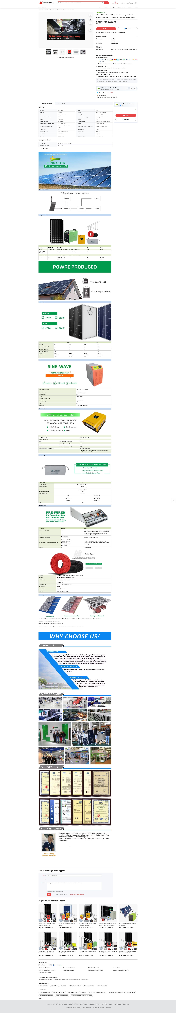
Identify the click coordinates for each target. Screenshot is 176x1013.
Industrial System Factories (59, 992)
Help (113, 7)
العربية (95, 1004)
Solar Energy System (44, 985)
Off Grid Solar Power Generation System (97, 992)
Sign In (98, 97)
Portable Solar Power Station (75, 985)
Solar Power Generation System (46, 995)
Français (70, 1004)
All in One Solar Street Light (44, 967)
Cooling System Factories (45, 992)
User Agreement (96, 1007)
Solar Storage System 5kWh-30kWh (95, 970)
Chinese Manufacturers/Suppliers (71, 1003)
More (39, 998)
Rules (136, 7)
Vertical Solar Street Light (93, 967)
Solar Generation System (129, 992)
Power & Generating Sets (61, 9)
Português (65, 1004)
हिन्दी (106, 1004)
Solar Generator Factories (73, 992)
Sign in (136, 3)
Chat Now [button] (128, 28)
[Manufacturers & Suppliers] (45, 2)
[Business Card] (135, 109)
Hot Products (54, 1003)
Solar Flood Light (116, 967)
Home (39, 9)
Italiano (81, 1004)
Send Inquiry (106, 28)
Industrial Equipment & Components (49, 9)
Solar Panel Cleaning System (62, 995)
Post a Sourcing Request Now (77, 894)
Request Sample (121, 32)
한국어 (99, 1004)
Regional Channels (104, 1003)
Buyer (106, 7)
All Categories (43, 7)
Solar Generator (71, 9)
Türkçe (115, 1004)
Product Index (111, 1003)
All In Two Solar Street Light (69, 967)
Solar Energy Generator (89, 985)
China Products (61, 1003)
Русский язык (75, 1004)
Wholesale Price (90, 1003)
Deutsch (85, 1004)
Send (49, 894)
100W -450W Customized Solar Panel (46, 970)
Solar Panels (63, 985)
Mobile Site (118, 1003)
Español (60, 1004)
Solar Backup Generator (102, 985)
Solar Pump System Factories (115, 992)
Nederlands (90, 1004)
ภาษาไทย (110, 1004)
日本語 (103, 1004)
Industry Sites (96, 1003)
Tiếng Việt (119, 1004)
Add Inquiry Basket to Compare (66, 57)
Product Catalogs (58, 965)
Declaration (102, 1007)
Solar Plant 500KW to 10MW (44, 972)
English (56, 1004)
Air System (84, 992)
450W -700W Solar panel (68, 970)
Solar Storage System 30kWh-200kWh (121, 970)
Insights (122, 1003)
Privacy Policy (108, 1007)
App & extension (120, 7)
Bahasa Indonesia (126, 1004)
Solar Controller (54, 985)
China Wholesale (82, 1003)
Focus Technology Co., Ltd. (79, 1007)
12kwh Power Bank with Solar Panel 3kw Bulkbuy (81, 995)
